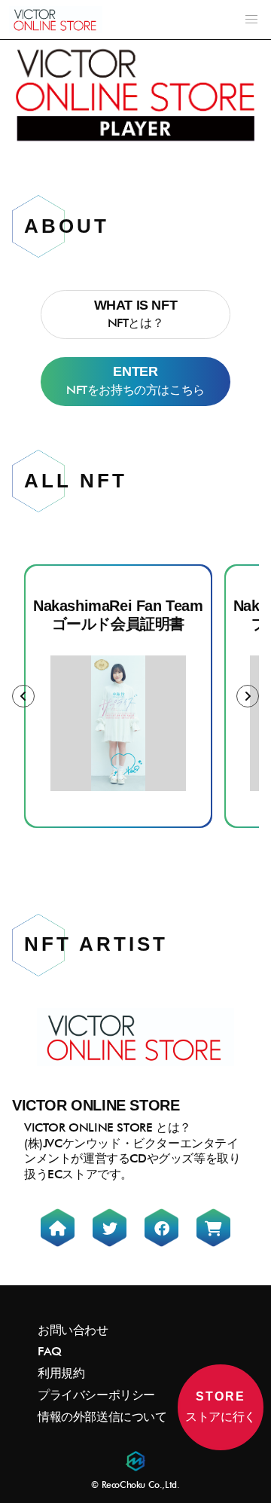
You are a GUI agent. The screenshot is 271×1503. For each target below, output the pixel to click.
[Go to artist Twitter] (109, 1227)
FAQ (50, 1351)
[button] (251, 19)
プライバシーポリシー (96, 1395)
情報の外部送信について (102, 1417)
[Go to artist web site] (58, 1227)
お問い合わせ (73, 1330)
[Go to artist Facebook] (161, 1227)
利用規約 (61, 1373)
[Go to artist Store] (213, 1227)
